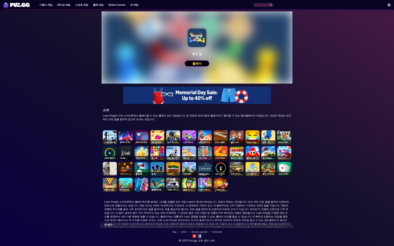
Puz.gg (193, 240)
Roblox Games (117, 4)
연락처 (184, 232)
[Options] (389, 5)
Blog (174, 232)
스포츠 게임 (81, 4)
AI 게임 (134, 4)
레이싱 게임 (63, 4)
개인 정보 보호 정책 (199, 232)
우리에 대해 (217, 232)
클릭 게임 (98, 4)
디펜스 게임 (46, 4)
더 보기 (108, 224)
